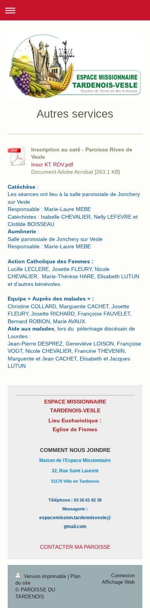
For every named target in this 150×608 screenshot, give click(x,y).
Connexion (123, 575)
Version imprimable (45, 576)
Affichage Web (118, 582)
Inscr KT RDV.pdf (52, 164)
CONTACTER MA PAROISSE (75, 547)
